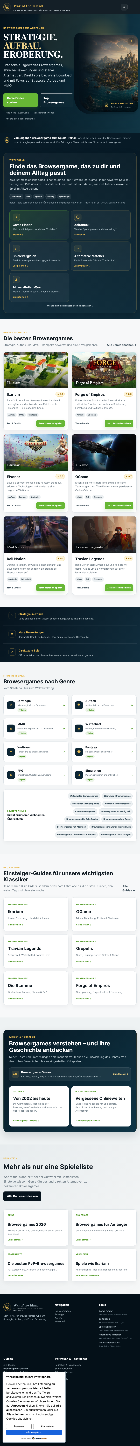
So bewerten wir (64, 1368)
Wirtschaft (26, 579)
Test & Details (14, 423)
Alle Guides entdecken (22, 1196)
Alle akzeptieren (34, 1432)
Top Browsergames (54, 100)
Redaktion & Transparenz (68, 1365)
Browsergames (63, 1311)
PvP (87, 497)
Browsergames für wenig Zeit (116, 811)
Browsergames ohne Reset (117, 819)
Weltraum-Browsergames (117, 803)
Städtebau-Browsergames (117, 796)
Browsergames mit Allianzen (71, 827)
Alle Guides (9, 1365)
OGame (81, 477)
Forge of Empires (90, 394)
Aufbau (11, 415)
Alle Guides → (128, 888)
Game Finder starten (15, 100)
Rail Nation (16, 559)
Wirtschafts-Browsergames (84, 796)
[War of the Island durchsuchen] (124, 7)
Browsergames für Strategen (116, 834)
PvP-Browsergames (85, 811)
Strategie (33, 415)
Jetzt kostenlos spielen (50, 423)
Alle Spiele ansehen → (122, 345)
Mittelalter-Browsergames (85, 803)
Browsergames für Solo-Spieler (82, 819)
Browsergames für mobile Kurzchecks (76, 834)
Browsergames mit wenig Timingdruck (111, 827)
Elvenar (13, 477)
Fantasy (22, 497)
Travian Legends (89, 559)
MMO (21, 415)
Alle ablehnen (47, 1426)
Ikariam (13, 394)
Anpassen (19, 1426)
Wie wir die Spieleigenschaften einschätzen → (70, 305)
